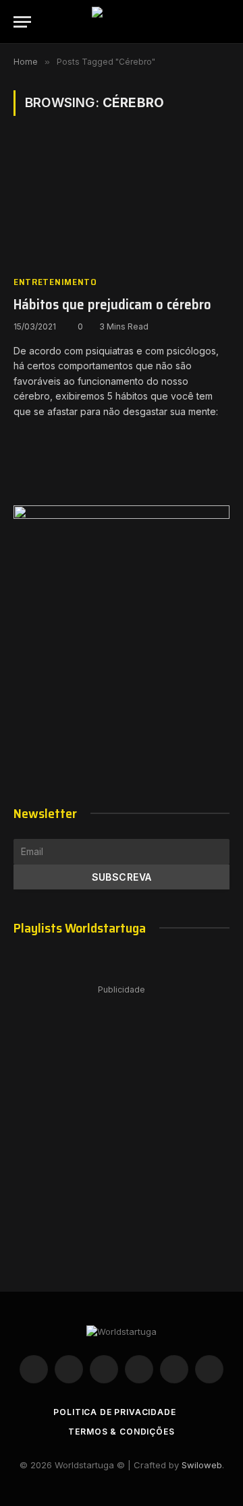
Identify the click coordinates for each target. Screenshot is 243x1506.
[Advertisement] (121, 1125)
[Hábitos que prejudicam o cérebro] (122, 203)
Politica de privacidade (114, 1412)
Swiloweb (202, 1465)
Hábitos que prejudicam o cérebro (112, 304)
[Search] (223, 22)
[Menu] (22, 22)
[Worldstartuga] (121, 22)
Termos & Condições (121, 1431)
